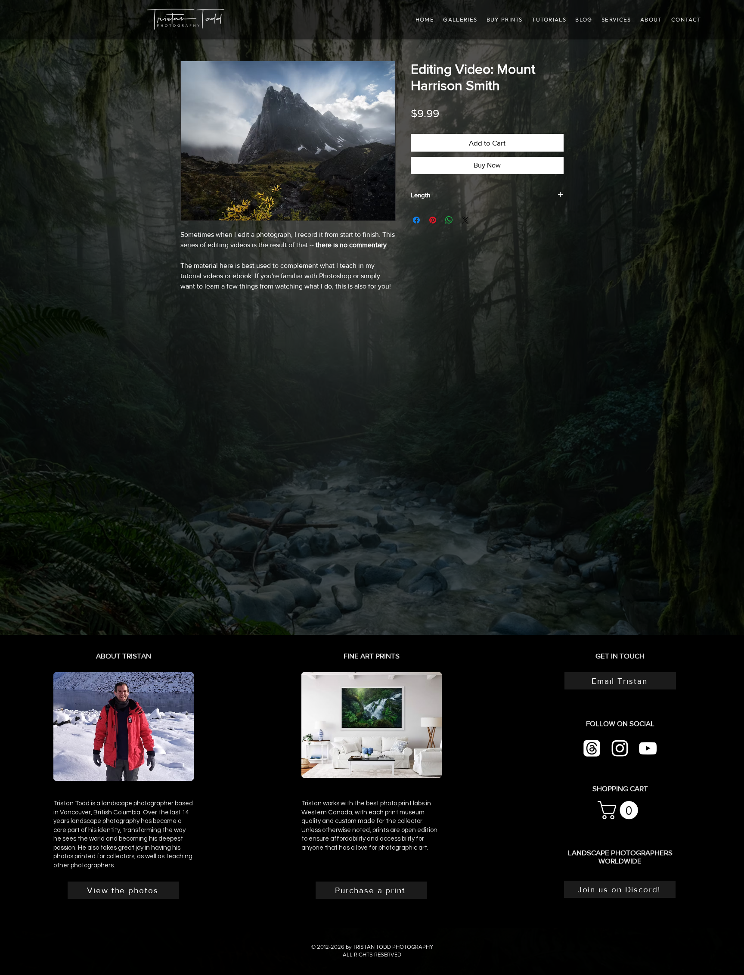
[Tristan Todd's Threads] (592, 748)
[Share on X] (465, 220)
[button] (548, 19)
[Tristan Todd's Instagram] (620, 748)
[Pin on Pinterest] (433, 220)
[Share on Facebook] (416, 220)
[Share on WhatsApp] (449, 220)
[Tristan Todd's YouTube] (648, 748)
